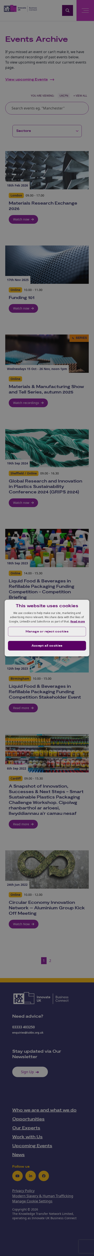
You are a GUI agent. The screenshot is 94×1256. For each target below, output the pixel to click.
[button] (47, 631)
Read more (77, 621)
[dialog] (47, 628)
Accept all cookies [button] (46, 646)
